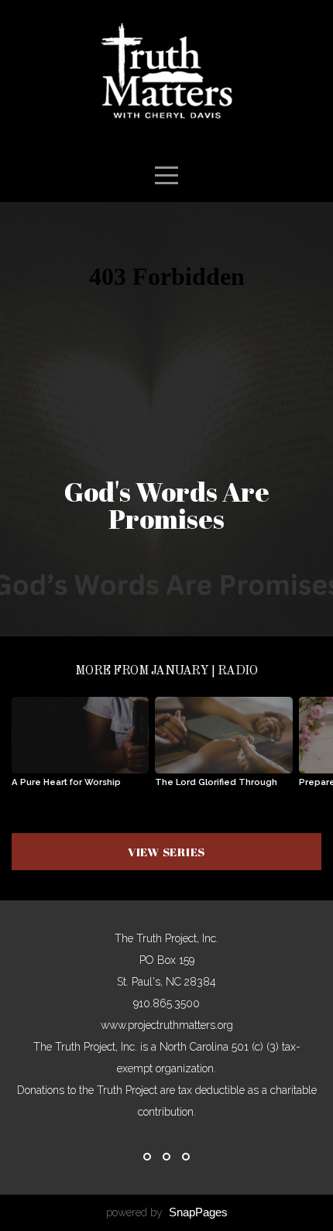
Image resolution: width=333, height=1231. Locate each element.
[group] (80, 748)
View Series (166, 851)
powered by (167, 1212)
